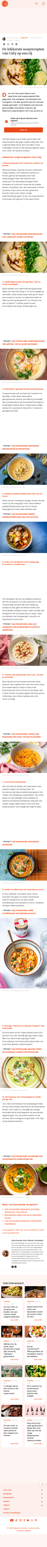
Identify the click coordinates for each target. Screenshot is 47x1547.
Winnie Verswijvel (12, 38)
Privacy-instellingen (11, 1513)
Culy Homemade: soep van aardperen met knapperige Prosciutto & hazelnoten (21, 627)
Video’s (6, 1509)
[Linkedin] (15, 1266)
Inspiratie (24, 38)
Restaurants (8, 1497)
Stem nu (23, 130)
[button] (40, 1490)
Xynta (27, 1530)
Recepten (7, 1494)
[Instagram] (12, 1266)
